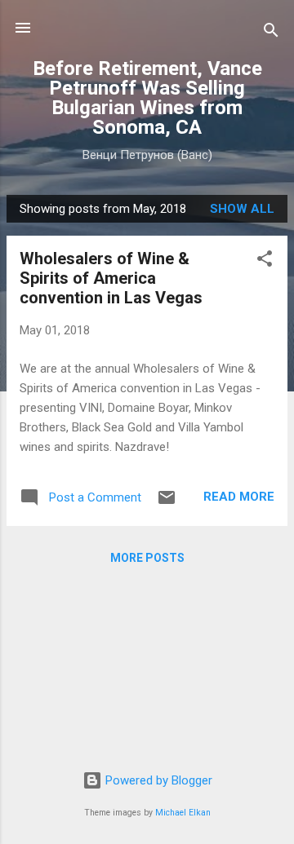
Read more (238, 496)
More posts (147, 557)
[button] (264, 261)
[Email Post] (166, 503)
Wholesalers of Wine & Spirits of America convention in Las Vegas (111, 278)
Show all (242, 208)
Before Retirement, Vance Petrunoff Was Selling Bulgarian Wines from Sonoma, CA (147, 98)
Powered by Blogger (157, 780)
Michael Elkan (183, 812)
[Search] (271, 33)
